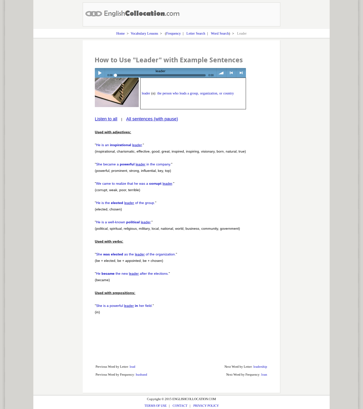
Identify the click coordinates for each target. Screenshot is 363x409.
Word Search (220, 33)
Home (120, 33)
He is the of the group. (125, 203)
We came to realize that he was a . (134, 183)
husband (141, 374)
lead (132, 366)
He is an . (119, 145)
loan (264, 374)
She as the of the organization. (136, 254)
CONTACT (180, 406)
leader (146, 93)
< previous (231, 73)
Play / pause (99, 73)
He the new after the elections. (132, 273)
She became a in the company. (133, 164)
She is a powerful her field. (124, 306)
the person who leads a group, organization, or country (195, 93)
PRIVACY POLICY (206, 406)
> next (241, 73)
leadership (260, 366)
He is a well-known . (123, 222)
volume (221, 73)
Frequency (173, 33)
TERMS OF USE (155, 406)
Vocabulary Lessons (144, 33)
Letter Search (195, 33)
